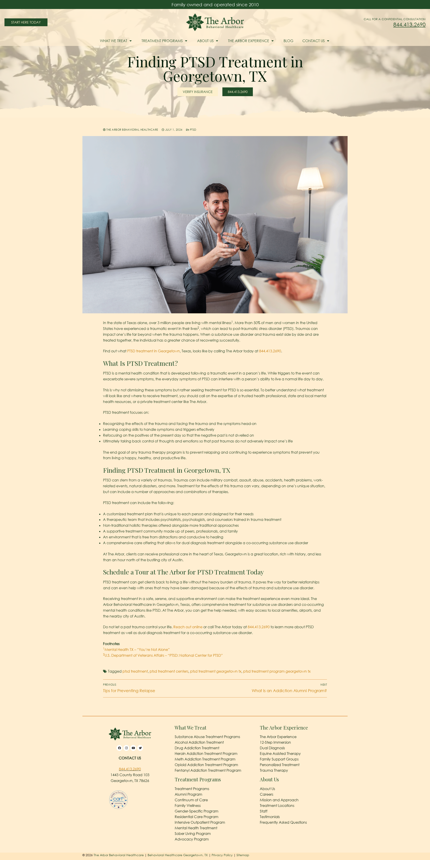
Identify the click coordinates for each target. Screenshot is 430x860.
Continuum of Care (191, 800)
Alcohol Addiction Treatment (199, 742)
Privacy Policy (223, 855)
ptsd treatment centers (169, 671)
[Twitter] (140, 748)
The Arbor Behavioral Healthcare (132, 129)
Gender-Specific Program (196, 811)
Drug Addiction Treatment (197, 748)
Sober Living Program (193, 833)
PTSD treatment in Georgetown (153, 351)
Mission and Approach (279, 800)
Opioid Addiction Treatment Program (206, 765)
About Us (205, 41)
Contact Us (313, 41)
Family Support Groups (279, 759)
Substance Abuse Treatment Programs (207, 736)
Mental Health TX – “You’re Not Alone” (136, 649)
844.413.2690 (409, 24)
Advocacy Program (192, 839)
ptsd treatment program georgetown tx (277, 671)
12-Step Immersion (275, 742)
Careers (266, 794)
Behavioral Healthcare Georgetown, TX (178, 855)
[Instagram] (126, 748)
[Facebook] (119, 748)
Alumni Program (188, 794)
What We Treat (113, 41)
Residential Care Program (196, 817)
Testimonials (270, 817)
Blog (288, 41)
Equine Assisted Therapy (280, 753)
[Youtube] (133, 748)
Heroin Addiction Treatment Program (206, 753)
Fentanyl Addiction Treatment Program (208, 770)
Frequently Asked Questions (283, 822)
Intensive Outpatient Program (200, 822)
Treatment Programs (162, 41)
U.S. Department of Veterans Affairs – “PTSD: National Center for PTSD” (163, 655)
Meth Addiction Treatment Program (205, 759)
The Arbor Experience (248, 41)
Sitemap (242, 855)
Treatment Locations (277, 805)
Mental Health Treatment (196, 828)
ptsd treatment (135, 671)
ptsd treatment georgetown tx (215, 671)
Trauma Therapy (274, 770)
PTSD (192, 129)
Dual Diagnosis (272, 748)
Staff (263, 811)
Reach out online (187, 627)
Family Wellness (188, 805)
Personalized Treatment (279, 765)
